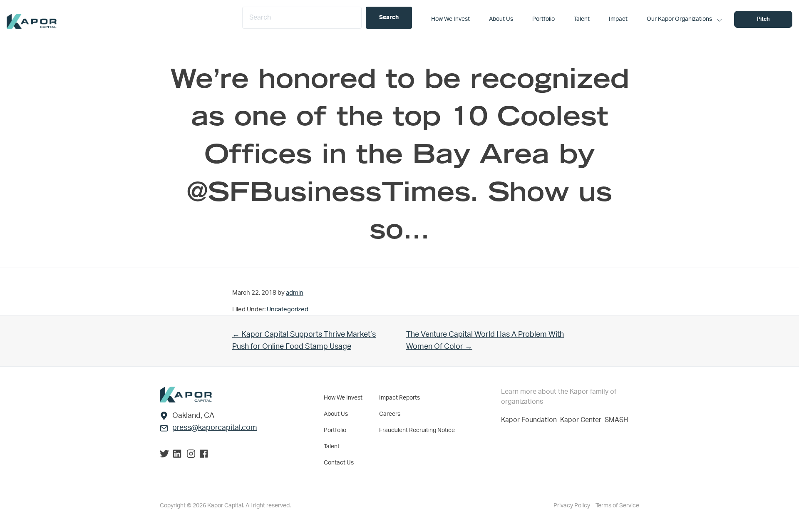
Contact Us (339, 463)
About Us (336, 414)
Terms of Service (617, 506)
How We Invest (343, 398)
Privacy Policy (572, 506)
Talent (332, 446)
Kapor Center (582, 420)
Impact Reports (399, 398)
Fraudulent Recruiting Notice (417, 430)
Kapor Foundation (530, 420)
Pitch (763, 19)
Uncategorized (287, 309)
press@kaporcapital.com (214, 428)
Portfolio (335, 430)
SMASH (616, 420)
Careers (389, 414)
